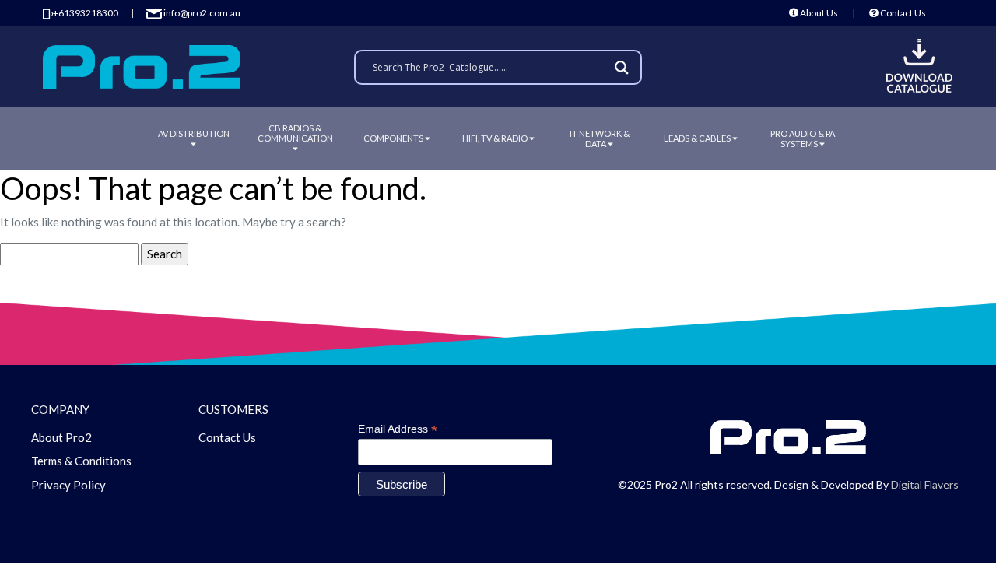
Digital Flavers (925, 484)
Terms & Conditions (81, 461)
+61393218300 (85, 13)
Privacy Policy (68, 485)
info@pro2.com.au (201, 13)
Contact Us (902, 13)
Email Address (397, 429)
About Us (818, 13)
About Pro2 (61, 437)
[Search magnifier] (624, 68)
